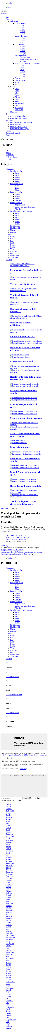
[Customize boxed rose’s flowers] (25, 452)
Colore (12, 87)
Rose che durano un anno (33, 552)
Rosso (17, 89)
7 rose (22, 27)
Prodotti (8, 153)
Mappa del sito (6, 550)
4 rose (22, 65)
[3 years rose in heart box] (24, 466)
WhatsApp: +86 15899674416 (17, 539)
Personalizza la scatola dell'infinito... (21, 323)
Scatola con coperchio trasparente (27, 63)
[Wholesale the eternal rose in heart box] (26, 493)
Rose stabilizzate (7, 554)
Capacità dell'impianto (18, 118)
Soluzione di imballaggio (19, 129)
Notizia (8, 131)
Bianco (17, 97)
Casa (7, 17)
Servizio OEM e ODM (18, 127)
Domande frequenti (13, 133)
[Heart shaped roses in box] (23, 479)
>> (10, 509)
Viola (17, 101)
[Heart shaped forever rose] (23, 398)
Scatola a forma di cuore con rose (26, 418)
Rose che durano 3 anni (21, 361)
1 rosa (22, 25)
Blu (16, 93)
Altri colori (19, 110)
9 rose (22, 70)
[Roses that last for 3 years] (19, 355)
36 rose (22, 32)
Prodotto (9, 19)
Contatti (8, 135)
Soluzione (9, 120)
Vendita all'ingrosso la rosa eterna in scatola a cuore (23, 502)
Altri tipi (23, 53)
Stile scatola (14, 21)
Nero (17, 95)
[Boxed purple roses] (18, 441)
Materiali (13, 112)
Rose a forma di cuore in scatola (25, 486)
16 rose (22, 38)
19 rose (22, 74)
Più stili (17, 84)
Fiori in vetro (19, 78)
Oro (16, 106)
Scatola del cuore (21, 36)
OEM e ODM (15, 125)
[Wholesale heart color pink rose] (26, 341)
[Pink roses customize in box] (24, 384)
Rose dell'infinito (16, 552)
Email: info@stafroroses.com (16, 535)
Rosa (17, 91)
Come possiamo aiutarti (18, 116)
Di (6, 114)
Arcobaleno (19, 103)
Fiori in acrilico (20, 80)
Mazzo (17, 82)
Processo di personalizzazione (21, 122)
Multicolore (19, 108)
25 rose (22, 40)
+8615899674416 (12, 677)
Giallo (17, 99)
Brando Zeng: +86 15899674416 (18, 537)
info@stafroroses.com (14, 695)
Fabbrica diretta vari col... (22, 336)
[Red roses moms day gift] (26, 368)
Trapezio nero (25, 57)
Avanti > (6, 509)
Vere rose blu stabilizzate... (22, 284)
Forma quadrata (20, 55)
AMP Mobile (18, 550)
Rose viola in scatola (20, 447)
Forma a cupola (20, 44)
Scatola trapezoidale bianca (29, 59)
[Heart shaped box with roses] (23, 411)
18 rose (22, 30)
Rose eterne (5, 552)
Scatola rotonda (20, 23)
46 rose (22, 49)
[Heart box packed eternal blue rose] (26, 425)
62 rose (22, 34)
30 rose (22, 46)
